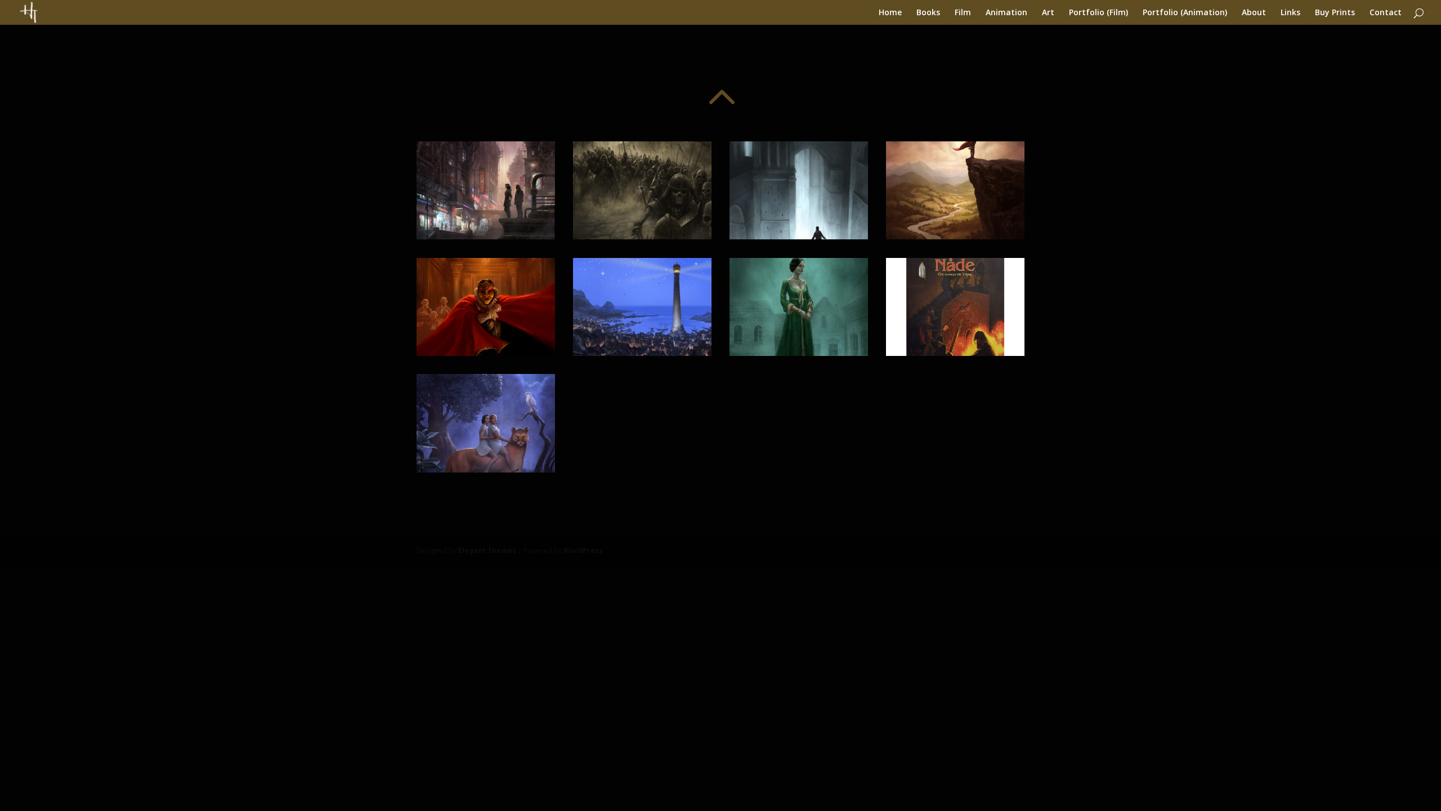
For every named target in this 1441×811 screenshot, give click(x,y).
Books (928, 12)
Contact (1386, 12)
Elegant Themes (487, 550)
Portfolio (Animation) (1185, 12)
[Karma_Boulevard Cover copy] (486, 236)
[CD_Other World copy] (799, 236)
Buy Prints (1335, 12)
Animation (1006, 12)
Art (1048, 12)
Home (890, 12)
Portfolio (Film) (1098, 12)
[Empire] (642, 236)
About (1254, 12)
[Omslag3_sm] (799, 352)
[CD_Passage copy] (955, 236)
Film (963, 12)
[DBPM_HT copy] (486, 469)
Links (1290, 12)
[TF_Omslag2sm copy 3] (642, 352)
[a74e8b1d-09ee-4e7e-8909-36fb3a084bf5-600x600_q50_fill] (955, 352)
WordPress (583, 550)
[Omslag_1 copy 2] (486, 352)
